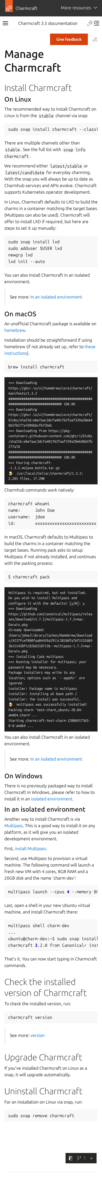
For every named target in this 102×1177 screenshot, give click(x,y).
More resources (76, 7)
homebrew (14, 330)
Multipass (13, 825)
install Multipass (30, 848)
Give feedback (69, 39)
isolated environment (51, 798)
